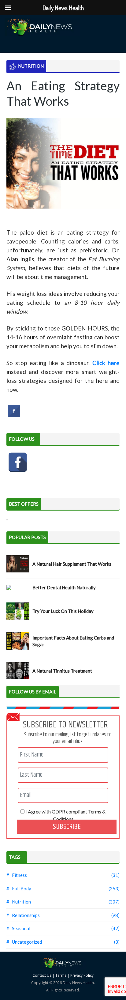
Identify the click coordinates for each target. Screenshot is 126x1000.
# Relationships (23, 915)
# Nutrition (18, 901)
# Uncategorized (24, 942)
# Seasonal (18, 928)
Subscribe (67, 826)
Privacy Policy (82, 975)
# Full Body (18, 888)
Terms (60, 975)
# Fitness (16, 875)
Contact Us (41, 975)
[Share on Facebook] (14, 415)
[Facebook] (18, 462)
